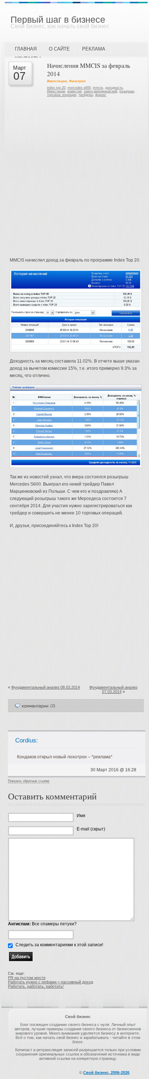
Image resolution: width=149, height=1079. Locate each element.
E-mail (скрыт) (91, 829)
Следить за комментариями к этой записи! (59, 944)
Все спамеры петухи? (42, 923)
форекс (100, 95)
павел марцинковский (100, 91)
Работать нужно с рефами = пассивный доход (50, 982)
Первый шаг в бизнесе (57, 19)
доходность (114, 87)
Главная (26, 49)
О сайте (59, 49)
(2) (52, 705)
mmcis (98, 87)
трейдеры (85, 95)
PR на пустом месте (27, 977)
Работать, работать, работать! (36, 986)
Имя (81, 815)
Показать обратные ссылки (28, 781)
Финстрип (77, 81)
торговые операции (61, 95)
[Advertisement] (74, 178)
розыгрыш (126, 91)
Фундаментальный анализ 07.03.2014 (113, 689)
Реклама (93, 49)
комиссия (74, 91)
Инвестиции (57, 81)
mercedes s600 (79, 87)
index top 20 (56, 87)
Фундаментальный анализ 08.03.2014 (45, 687)
